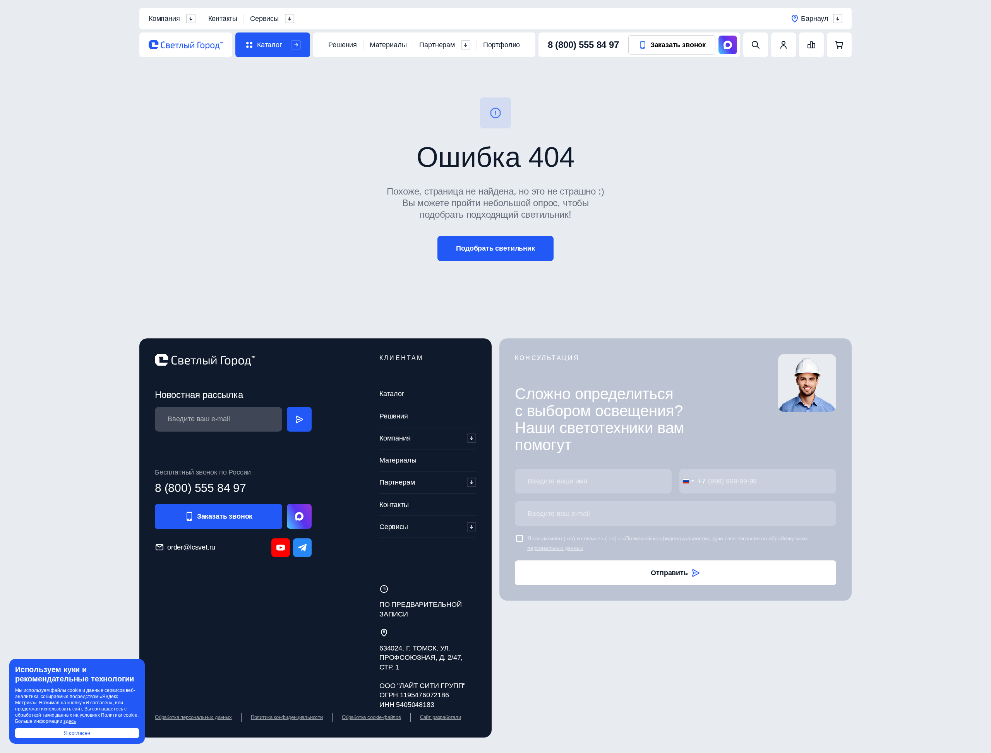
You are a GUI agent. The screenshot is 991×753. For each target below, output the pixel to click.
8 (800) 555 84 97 (583, 44)
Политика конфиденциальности (287, 717)
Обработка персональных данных (193, 717)
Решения (342, 45)
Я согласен (77, 733)
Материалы (388, 45)
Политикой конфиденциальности (666, 538)
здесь (69, 721)
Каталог (392, 394)
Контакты (223, 18)
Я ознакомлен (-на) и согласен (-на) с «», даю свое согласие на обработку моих (667, 543)
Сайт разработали (440, 717)
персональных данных (555, 548)
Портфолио (501, 45)
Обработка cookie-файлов (371, 717)
